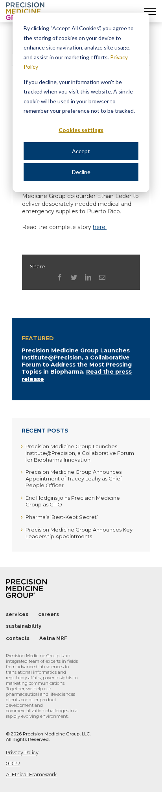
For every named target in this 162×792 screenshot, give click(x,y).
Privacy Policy (22, 752)
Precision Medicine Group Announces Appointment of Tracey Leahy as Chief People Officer (74, 478)
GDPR (13, 763)
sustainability (23, 626)
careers (48, 614)
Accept (81, 151)
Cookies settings (81, 129)
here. (100, 227)
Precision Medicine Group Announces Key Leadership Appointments (79, 532)
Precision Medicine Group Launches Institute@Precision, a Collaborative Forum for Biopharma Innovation (80, 453)
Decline (81, 172)
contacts (17, 638)
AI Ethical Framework (31, 774)
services (17, 614)
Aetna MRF (53, 638)
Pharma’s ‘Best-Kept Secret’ (62, 517)
